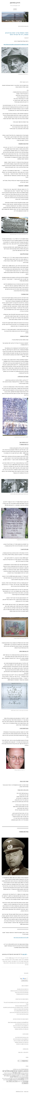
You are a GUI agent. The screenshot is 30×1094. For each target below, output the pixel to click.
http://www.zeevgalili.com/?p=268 (21, 937)
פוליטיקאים (26, 1079)
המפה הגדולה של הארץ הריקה (22, 1014)
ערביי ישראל (7, 1078)
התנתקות (5, 1074)
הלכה (15, 1074)
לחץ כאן (25, 954)
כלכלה (10, 1075)
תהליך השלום (20, 1081)
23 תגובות (26, 37)
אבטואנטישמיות (24, 1069)
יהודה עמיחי (5, 961)
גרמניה (20, 959)
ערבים (3, 1078)
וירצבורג (9, 961)
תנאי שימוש (26, 1091)
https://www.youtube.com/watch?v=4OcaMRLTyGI (18, 1022)
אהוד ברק (19, 1069)
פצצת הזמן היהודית (20, 962)
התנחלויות (9, 1074)
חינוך (22, 1075)
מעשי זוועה (7, 959)
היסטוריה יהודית (15, 959)
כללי (7, 1075)
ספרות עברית (14, 1078)
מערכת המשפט (24, 1078)
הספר (13, 1074)
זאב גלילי (22, 957)
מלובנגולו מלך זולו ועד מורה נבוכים (21, 992)
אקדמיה (22, 1072)
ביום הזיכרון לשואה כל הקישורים (22, 1044)
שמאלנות (25, 1081)
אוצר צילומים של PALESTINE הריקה (21, 1010)
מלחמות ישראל (14, 1077)
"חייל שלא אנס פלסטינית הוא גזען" (21, 1005)
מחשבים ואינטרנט (24, 1077)
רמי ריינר (26, 964)
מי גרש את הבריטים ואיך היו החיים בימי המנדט (19, 990)
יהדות (11, 959)
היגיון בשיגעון (15, 3)
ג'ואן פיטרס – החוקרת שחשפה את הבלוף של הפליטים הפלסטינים (15, 1007)
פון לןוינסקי (26, 962)
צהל (17, 1079)
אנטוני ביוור (14, 961)
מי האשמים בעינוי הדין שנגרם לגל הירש (20, 1025)
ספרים (10, 1078)
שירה (4, 1079)
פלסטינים (21, 1079)
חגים (27, 1075)
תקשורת (25, 1083)
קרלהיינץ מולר (6, 962)
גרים (23, 959)
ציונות (14, 1079)
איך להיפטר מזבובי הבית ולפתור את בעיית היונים (19, 1012)
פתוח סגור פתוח (12, 962)
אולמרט (14, 1069)
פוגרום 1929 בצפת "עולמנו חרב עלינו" (21, 1027)
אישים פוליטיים (9, 1071)
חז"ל (24, 1075)
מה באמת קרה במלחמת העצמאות (21, 1029)
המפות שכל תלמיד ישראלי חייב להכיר (21, 1009)
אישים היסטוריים (22, 1071)
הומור (27, 1074)
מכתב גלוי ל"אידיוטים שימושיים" (22, 994)
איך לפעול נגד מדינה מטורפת (22, 989)
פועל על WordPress (19, 1091)
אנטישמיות (26, 959)
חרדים (20, 1075)
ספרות (18, 1078)
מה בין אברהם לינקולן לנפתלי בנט (21, 1024)
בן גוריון (5, 1072)
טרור (17, 1075)
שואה (22, 961)
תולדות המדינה (12, 1081)
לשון (5, 1075)
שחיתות (7, 1079)
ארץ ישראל (16, 1073)
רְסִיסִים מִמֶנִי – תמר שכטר (23, 1052)
